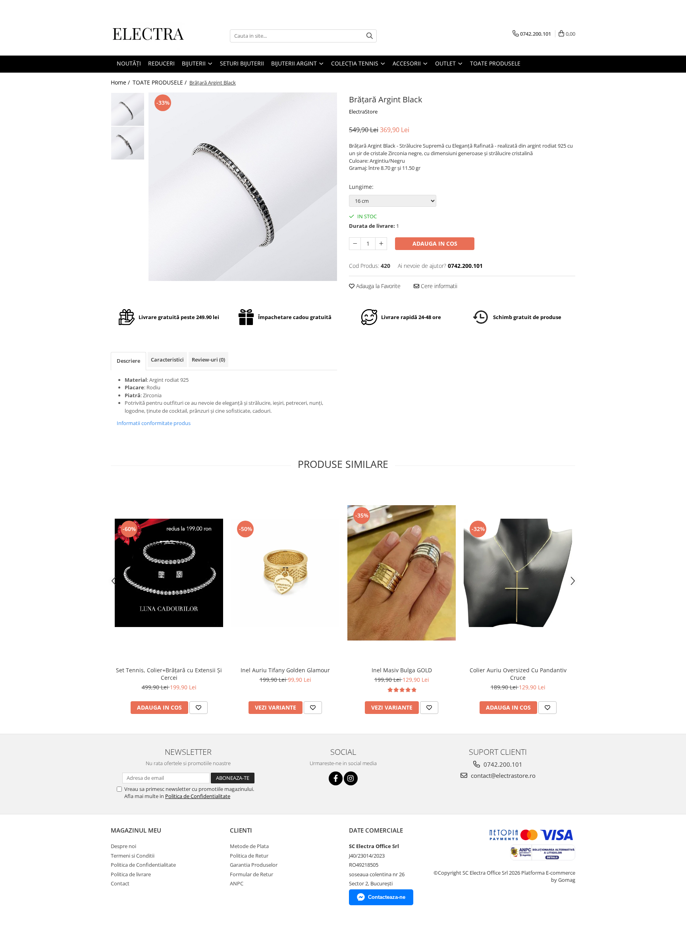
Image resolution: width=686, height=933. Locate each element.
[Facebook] (336, 778)
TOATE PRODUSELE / (160, 82)
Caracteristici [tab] (167, 359)
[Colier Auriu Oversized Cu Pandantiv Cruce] (518, 573)
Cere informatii (438, 286)
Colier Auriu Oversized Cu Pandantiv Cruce (518, 673)
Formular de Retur (251, 874)
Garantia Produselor (253, 864)
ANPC (236, 883)
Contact (120, 883)
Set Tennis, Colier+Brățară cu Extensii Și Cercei (169, 673)
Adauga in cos (434, 243)
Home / (121, 82)
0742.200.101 (502, 764)
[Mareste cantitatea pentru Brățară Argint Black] (381, 243)
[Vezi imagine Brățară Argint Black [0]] (127, 109)
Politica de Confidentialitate (197, 796)
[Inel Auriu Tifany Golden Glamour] (285, 573)
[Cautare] (369, 35)
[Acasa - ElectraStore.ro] (150, 36)
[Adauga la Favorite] (198, 707)
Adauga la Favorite (378, 286)
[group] (242, 186)
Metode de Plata (249, 846)
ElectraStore (363, 111)
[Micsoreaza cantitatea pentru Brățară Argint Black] (355, 243)
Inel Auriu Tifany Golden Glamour (285, 670)
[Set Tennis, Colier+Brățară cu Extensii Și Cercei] (169, 573)
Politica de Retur (249, 855)
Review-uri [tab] (208, 359)
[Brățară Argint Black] (242, 186)
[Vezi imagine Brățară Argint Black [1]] (127, 143)
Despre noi (123, 846)
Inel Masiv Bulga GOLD (402, 670)
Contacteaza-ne (386, 897)
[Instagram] (351, 778)
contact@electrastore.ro (502, 775)
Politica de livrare (131, 874)
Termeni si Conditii (132, 855)
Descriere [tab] (128, 360)
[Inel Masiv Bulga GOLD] (401, 573)
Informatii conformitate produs (154, 423)
